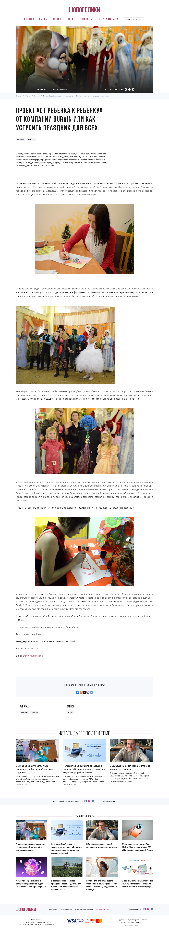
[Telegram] (91, 692)
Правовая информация (84, 909)
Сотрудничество (66, 909)
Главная (19, 96)
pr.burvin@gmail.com (33, 655)
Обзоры (43, 19)
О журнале (53, 909)
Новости (37, 96)
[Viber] (87, 692)
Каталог (57, 19)
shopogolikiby (62, 89)
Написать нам (103, 909)
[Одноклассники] (81, 692)
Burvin (70, 713)
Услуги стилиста (108, 19)
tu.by (136, 925)
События (29, 19)
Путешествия (86, 19)
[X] (84, 692)
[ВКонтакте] (77, 692)
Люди (70, 19)
